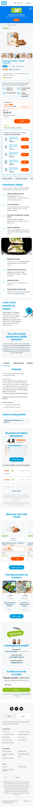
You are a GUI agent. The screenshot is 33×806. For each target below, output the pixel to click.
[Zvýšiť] (11, 121)
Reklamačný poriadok (23, 754)
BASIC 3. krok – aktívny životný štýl (13, 146)
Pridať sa (16, 690)
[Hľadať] (15, 3)
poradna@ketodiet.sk (16, 657)
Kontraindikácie (22, 740)
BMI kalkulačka (6, 737)
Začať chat (15, 633)
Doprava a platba (6, 751)
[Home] (2, 25)
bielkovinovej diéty (10, 351)
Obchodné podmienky (8, 758)
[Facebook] (12, 709)
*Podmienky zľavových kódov (8, 754)
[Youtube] (21, 709)
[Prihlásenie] (18, 3)
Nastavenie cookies (7, 802)
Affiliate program (22, 767)
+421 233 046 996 (11, 651)
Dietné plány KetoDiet (24, 731)
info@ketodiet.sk (16, 663)
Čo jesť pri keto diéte (8, 734)
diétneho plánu (25, 261)
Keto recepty (21, 737)
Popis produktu (7, 178)
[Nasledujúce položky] (31, 39)
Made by (26, 801)
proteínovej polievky (19, 293)
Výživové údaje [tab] (18, 363)
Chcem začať (5, 731)
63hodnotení (16, 69)
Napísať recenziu (16, 459)
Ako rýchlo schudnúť (23, 734)
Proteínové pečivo (11, 25)
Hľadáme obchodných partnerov (8, 770)
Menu (29, 3)
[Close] (30, 8)
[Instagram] (16, 709)
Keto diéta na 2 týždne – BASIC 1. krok (14, 169)
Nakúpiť (16, 20)
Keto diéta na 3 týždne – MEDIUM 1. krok (14, 161)
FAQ (19, 757)
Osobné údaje (22, 751)
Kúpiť (22, 121)
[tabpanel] (16, 388)
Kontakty (4, 767)
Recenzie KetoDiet (7, 740)
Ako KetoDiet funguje (8, 742)
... (5, 25)
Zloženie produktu (21, 178)
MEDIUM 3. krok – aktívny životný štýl (14, 154)
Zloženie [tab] (7, 363)
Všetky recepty (16, 616)
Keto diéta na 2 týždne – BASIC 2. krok (14, 138)
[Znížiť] (4, 121)
